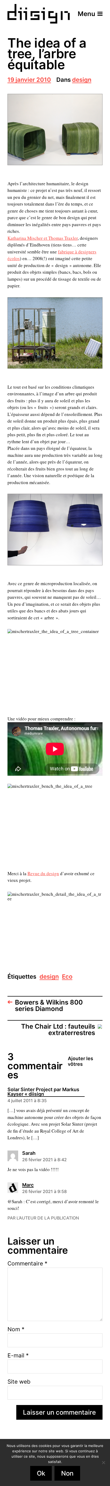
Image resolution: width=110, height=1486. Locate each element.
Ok (41, 1473)
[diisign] (38, 14)
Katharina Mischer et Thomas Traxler (42, 238)
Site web (18, 1381)
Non (67, 1473)
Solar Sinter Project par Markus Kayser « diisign (43, 1092)
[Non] (103, 1462)
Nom (16, 1329)
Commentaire (27, 1263)
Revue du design (43, 873)
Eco (67, 977)
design (81, 80)
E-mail (18, 1355)
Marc (28, 1185)
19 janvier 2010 (29, 80)
